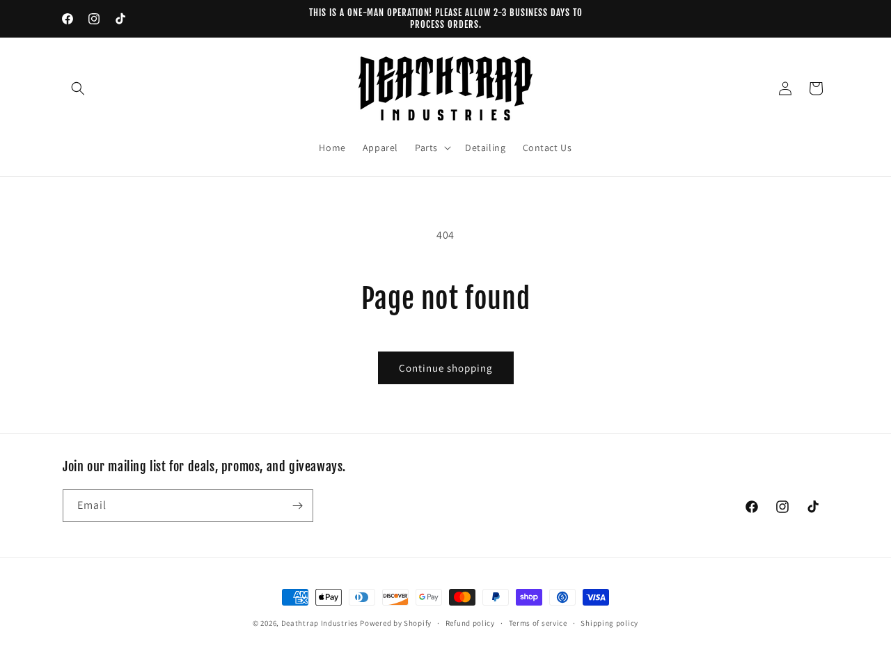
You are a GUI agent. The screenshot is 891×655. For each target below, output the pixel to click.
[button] (78, 88)
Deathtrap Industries (319, 623)
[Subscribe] (297, 505)
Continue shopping (446, 367)
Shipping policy (609, 623)
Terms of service (538, 623)
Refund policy (470, 623)
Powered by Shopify (396, 623)
